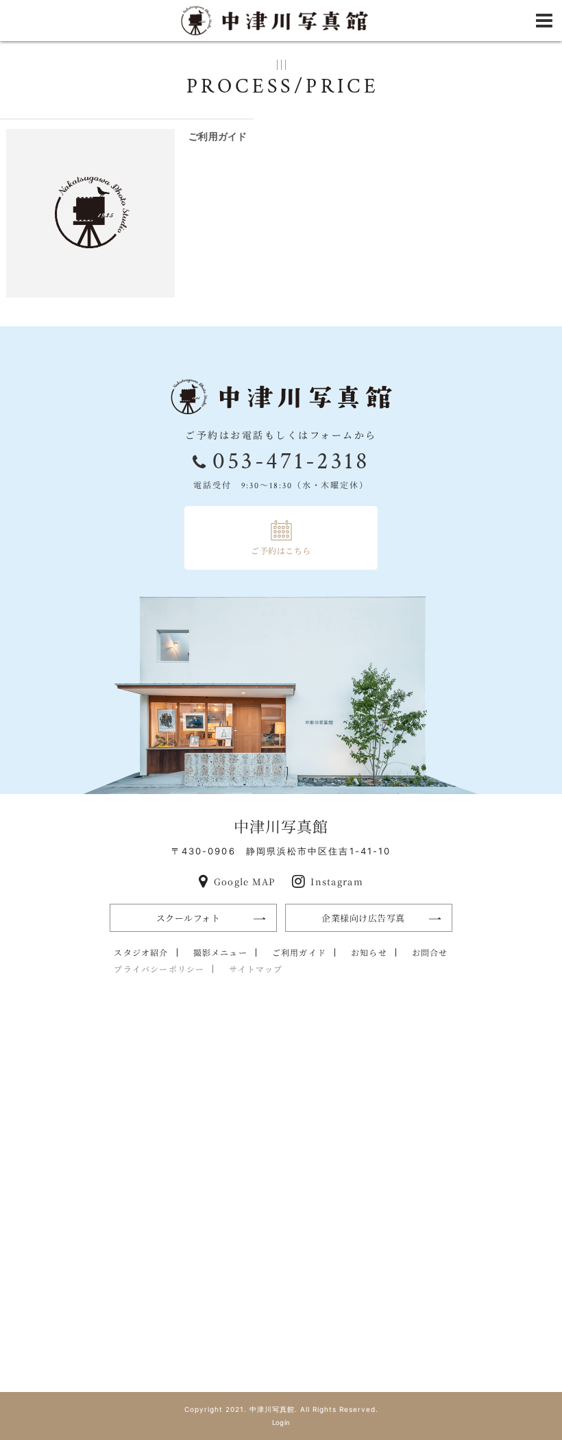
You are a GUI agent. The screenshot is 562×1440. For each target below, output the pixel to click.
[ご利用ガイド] (90, 213)
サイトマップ (255, 968)
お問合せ (430, 952)
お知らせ (369, 952)
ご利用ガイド (217, 136)
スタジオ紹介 (141, 952)
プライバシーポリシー (159, 968)
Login (281, 1422)
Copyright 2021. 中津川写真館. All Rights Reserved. (281, 1409)
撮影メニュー (220, 952)
